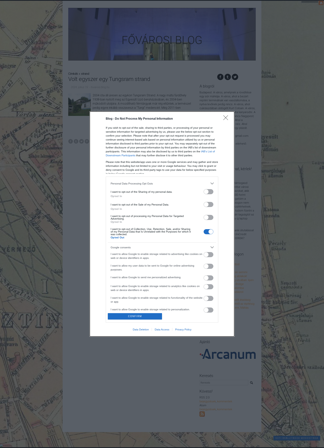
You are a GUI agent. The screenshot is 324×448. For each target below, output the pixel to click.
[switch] (208, 191)
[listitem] (162, 183)
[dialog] (162, 224)
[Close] (226, 118)
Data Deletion (141, 329)
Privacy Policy (183, 329)
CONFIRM (135, 316)
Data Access (162, 329)
